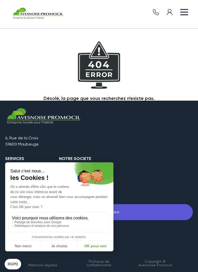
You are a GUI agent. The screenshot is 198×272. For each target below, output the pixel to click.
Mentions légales (42, 265)
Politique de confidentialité (98, 263)
